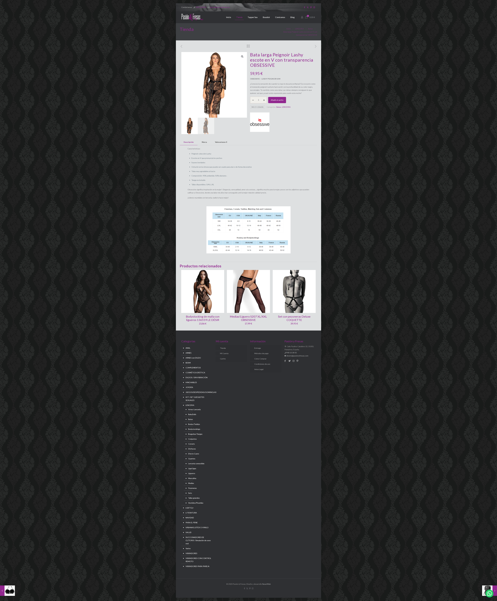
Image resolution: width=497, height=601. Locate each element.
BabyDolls (192, 414)
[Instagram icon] (314, 7)
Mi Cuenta (224, 353)
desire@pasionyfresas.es (220, 7)
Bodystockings (194, 429)
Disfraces (192, 449)
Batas (310, 29)
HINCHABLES (191, 382)
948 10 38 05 (200, 7)
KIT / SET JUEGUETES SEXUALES (195, 398)
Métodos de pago (261, 353)
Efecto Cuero (193, 454)
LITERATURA (191, 513)
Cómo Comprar (260, 359)
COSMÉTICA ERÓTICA (195, 372)
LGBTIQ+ (190, 508)
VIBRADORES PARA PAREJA (197, 566)
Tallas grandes (194, 498)
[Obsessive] (259, 122)
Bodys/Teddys (194, 424)
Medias (191, 483)
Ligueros (191, 473)
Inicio (288, 29)
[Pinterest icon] (311, 7)
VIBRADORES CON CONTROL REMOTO (198, 559)
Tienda (223, 348)
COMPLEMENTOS (193, 368)
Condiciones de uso (262, 364)
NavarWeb (266, 584)
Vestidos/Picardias (195, 503)
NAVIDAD (190, 517)
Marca (204, 142)
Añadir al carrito (277, 100)
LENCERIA (299, 29)
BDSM (188, 363)
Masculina (192, 478)
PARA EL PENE (192, 522)
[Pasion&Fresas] (192, 17)
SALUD (188, 532)
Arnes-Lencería (194, 409)
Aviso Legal (258, 369)
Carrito (223, 359)
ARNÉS (188, 353)
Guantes (191, 458)
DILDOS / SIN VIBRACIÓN (196, 377)
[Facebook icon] (304, 7)
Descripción (189, 142)
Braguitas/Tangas (195, 434)
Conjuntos (192, 439)
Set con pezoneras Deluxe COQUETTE (294, 318)
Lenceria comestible (196, 463)
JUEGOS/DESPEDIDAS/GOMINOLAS (198, 392)
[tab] (189, 142)
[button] (242, 56)
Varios (188, 548)
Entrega (257, 348)
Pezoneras (192, 488)
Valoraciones (221, 142)
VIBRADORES (191, 553)
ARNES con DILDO (193, 358)
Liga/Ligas (192, 468)
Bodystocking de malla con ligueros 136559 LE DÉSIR (202, 318)
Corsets (191, 444)
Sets (190, 493)
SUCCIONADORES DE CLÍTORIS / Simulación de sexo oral (198, 540)
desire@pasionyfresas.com (297, 356)
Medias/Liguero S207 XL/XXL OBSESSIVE (248, 318)
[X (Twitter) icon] (308, 7)
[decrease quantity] (253, 100)
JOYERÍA (189, 387)
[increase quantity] (264, 100)
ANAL (188, 348)
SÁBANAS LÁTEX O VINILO (197, 527)
